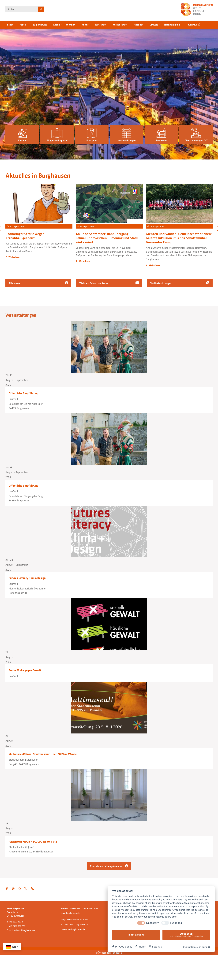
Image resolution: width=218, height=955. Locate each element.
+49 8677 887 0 (16, 921)
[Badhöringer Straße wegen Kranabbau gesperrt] (38, 204)
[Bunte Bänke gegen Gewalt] (109, 624)
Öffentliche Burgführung (23, 393)
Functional (176, 922)
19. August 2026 (87, 226)
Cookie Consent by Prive (195, 947)
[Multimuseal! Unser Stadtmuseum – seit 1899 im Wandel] (109, 707)
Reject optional (136, 934)
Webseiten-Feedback (110, 952)
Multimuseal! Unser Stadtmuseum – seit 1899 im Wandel (43, 754)
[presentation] (141, 923)
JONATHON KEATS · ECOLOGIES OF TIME (33, 841)
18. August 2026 (157, 226)
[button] (22, 134)
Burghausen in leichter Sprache (75, 919)
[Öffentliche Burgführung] (109, 347)
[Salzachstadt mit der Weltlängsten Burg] (197, 9)
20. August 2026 (17, 226)
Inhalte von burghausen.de (73, 929)
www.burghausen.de (70, 912)
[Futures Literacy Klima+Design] (109, 531)
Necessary (152, 922)
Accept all (186, 934)
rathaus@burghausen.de (24, 930)
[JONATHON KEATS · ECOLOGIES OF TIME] (109, 795)
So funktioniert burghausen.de (74, 924)
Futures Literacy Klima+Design (27, 578)
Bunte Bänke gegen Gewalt (25, 670)
